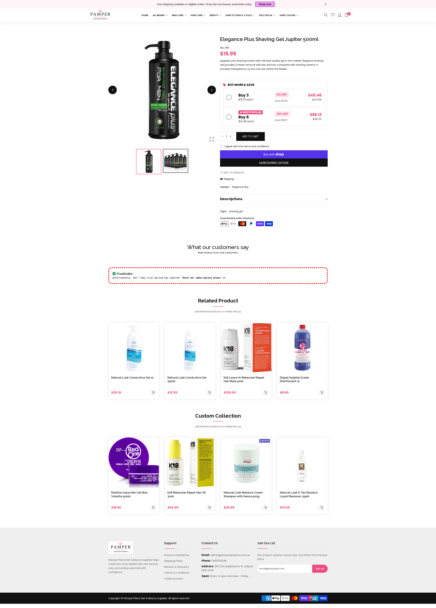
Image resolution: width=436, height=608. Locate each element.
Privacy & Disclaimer (176, 555)
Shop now (265, 4)
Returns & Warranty (176, 567)
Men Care (178, 15)
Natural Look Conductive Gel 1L (132, 377)
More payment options (274, 162)
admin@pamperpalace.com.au (230, 555)
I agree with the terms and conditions (246, 146)
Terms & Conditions (176, 572)
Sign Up (320, 568)
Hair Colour (288, 15)
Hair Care (197, 15)
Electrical (266, 15)
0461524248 (218, 560)
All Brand (159, 15)
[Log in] (339, 15)
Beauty (214, 15)
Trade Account (173, 578)
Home (145, 15)
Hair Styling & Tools (238, 15)
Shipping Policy (173, 561)
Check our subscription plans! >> (203, 277)
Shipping (228, 179)
